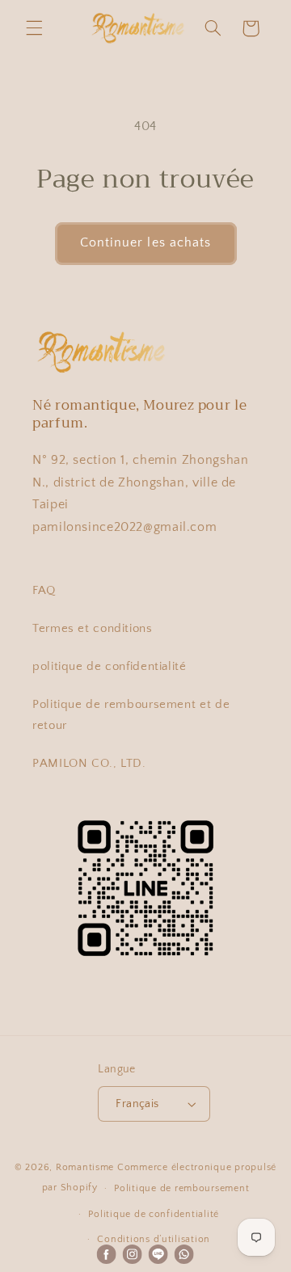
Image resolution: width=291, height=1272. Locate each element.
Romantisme (85, 1167)
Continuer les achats (145, 243)
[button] (34, 28)
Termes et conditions (92, 628)
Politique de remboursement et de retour (131, 715)
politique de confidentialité (109, 666)
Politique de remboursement (181, 1188)
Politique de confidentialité (153, 1214)
